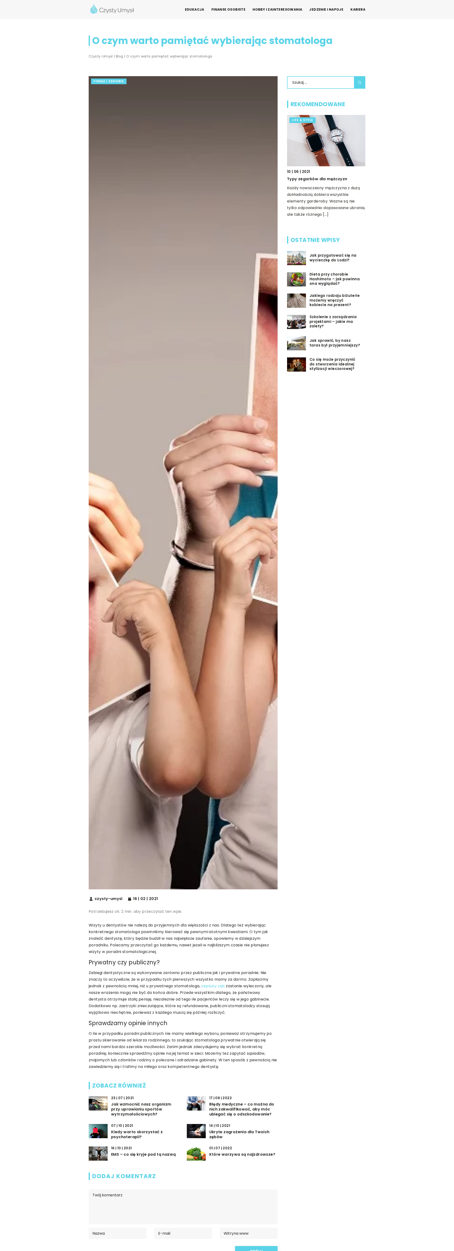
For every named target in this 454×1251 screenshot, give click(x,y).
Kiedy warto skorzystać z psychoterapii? (137, 1135)
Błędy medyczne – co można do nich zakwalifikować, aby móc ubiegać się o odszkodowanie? (241, 1109)
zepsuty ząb (213, 986)
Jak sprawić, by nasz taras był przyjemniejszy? (335, 343)
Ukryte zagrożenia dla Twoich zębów (239, 1135)
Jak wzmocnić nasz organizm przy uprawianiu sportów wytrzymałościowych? (141, 1109)
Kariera (357, 9)
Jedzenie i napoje (326, 9)
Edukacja (194, 9)
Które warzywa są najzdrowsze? (242, 1154)
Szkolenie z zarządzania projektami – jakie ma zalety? (333, 322)
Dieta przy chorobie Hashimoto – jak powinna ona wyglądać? (335, 279)
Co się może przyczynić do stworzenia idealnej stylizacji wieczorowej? (332, 364)
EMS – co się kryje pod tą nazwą (143, 1154)
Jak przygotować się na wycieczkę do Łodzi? (333, 258)
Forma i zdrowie (109, 81)
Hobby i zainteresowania (277, 9)
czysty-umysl (108, 899)
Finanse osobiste (228, 9)
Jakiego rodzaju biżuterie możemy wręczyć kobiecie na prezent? (335, 300)
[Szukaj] (359, 82)
